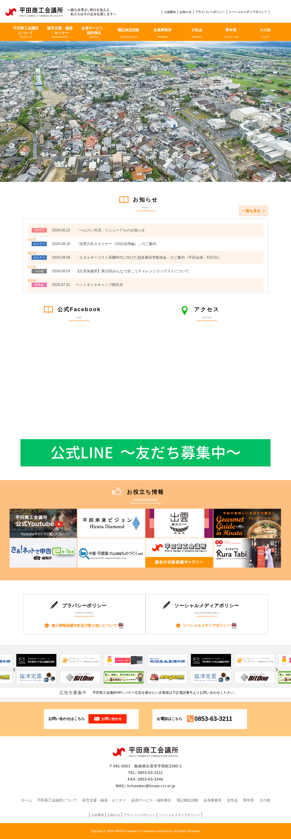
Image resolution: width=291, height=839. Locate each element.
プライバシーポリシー (210, 12)
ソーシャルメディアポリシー (248, 12)
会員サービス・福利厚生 (94, 32)
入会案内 (170, 12)
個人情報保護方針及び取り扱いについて (84, 625)
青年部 (231, 33)
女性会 (196, 33)
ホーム (26, 800)
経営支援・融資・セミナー (60, 32)
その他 (265, 33)
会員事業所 (162, 33)
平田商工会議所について (26, 32)
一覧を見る (251, 211)
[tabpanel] (145, 671)
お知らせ (185, 12)
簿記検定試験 (128, 33)
